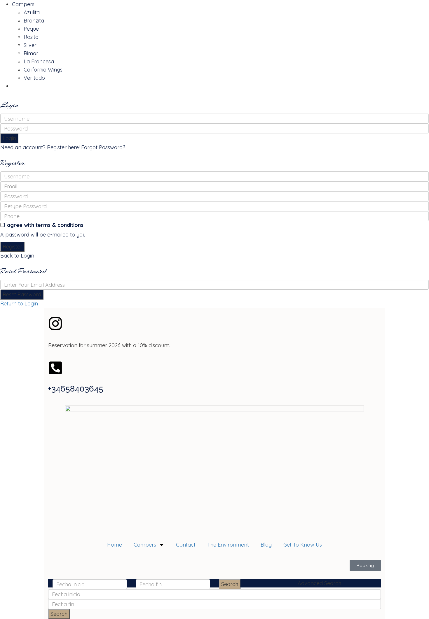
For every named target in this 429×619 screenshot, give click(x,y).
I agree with (43, 225)
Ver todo (34, 77)
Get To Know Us (302, 544)
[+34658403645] (55, 368)
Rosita (31, 37)
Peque (31, 28)
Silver (30, 45)
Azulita (32, 12)
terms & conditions (59, 225)
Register (12, 246)
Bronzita (34, 20)
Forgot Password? (103, 147)
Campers (23, 4)
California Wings (43, 69)
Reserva (22, 86)
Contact (186, 544)
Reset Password (22, 294)
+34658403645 (75, 389)
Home (114, 544)
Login (9, 138)
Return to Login (19, 303)
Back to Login (17, 255)
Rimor (31, 53)
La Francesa (39, 61)
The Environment (228, 544)
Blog (266, 544)
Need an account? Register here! (40, 147)
